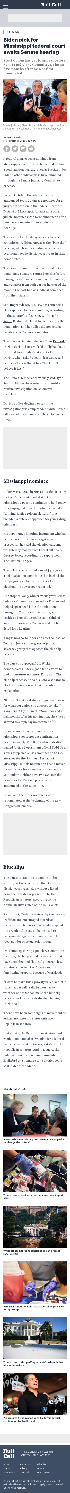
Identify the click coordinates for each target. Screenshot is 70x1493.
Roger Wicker (19, 305)
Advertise (41, 1464)
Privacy (23, 1468)
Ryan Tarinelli (13, 137)
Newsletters (9, 1472)
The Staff (24, 1472)
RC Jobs (40, 1468)
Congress (16, 32)
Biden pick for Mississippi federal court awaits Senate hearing (34, 46)
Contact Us (25, 1464)
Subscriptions (43, 1472)
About (6, 1464)
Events (6, 1468)
